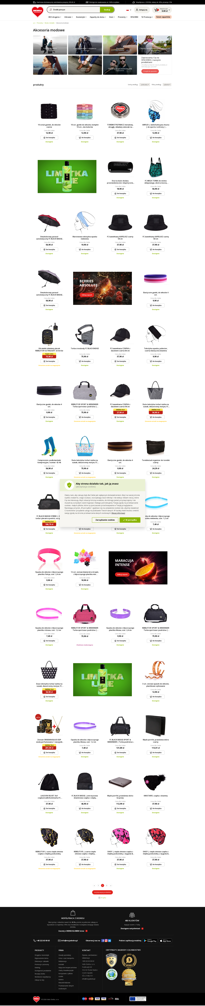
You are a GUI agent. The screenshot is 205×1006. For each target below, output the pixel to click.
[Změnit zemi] (127, 10)
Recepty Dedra (40, 974)
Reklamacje (63, 961)
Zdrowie (67, 17)
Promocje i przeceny (42, 964)
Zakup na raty (39, 980)
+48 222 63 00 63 (43, 940)
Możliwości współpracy (43, 977)
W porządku (131, 520)
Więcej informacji (118, 513)
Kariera (61, 979)
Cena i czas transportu (66, 958)
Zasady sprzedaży (65, 955)
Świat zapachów (163, 17)
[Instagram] (106, 940)
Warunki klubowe (64, 983)
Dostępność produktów (43, 971)
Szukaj (107, 9)
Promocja (147, 17)
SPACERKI (134, 17)
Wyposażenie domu (41, 958)
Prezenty (122, 17)
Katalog (37, 967)
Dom (111, 17)
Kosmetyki (80, 17)
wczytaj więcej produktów (102, 892)
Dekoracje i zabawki (42, 961)
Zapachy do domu (97, 17)
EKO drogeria (54, 17)
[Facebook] (102, 940)
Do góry (103, 898)
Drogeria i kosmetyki (42, 955)
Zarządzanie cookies (105, 520)
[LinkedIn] (109, 940)
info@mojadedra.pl (69, 940)
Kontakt (61, 964)
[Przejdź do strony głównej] (37, 12)
